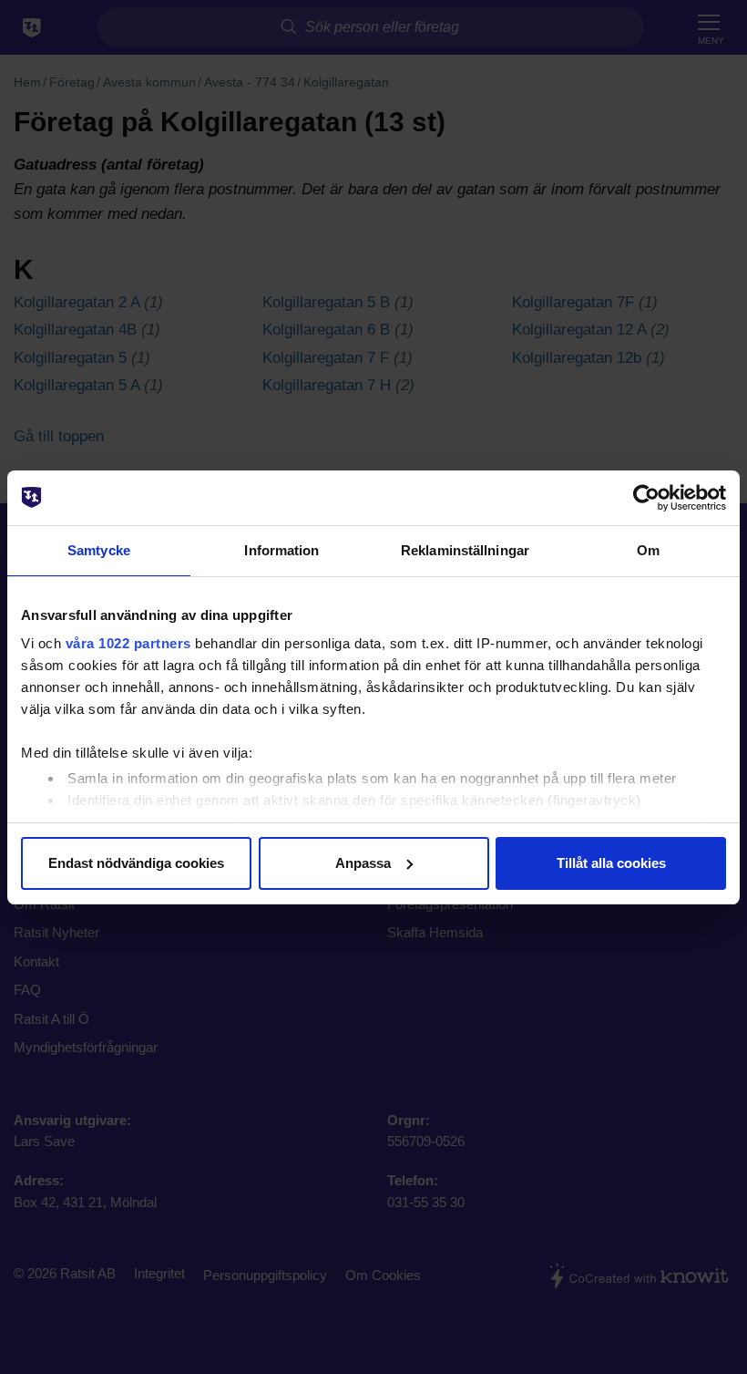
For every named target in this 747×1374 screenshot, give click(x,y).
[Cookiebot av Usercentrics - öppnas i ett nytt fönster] (646, 497)
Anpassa (363, 863)
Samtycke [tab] (98, 550)
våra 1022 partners (128, 643)
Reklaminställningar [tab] (465, 550)
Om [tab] (648, 550)
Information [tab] (281, 550)
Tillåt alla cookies (611, 863)
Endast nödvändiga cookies (136, 863)
